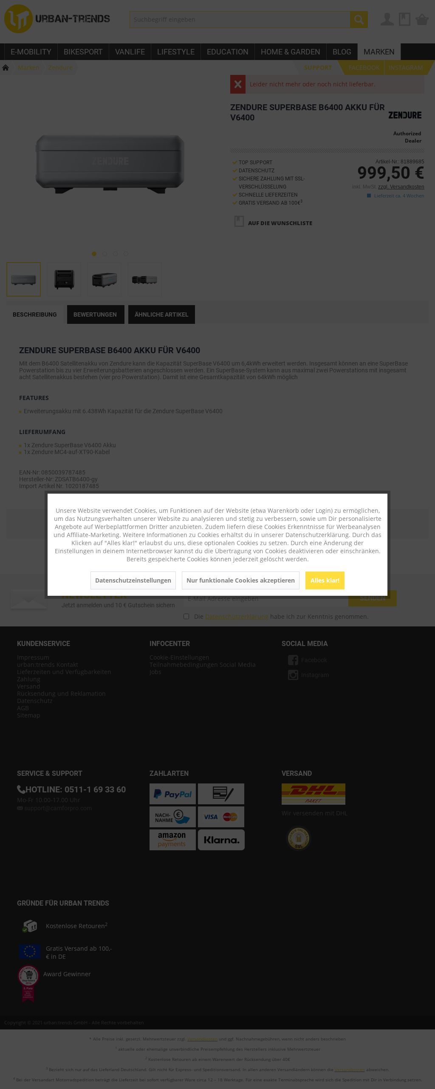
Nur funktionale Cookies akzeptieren (240, 580)
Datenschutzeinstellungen (133, 580)
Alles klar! (325, 580)
